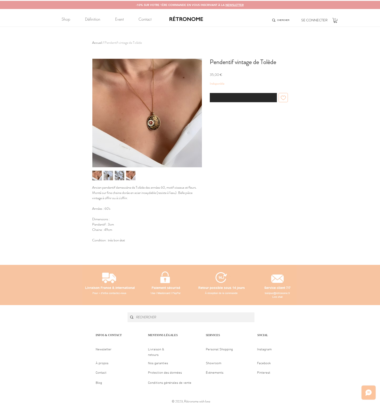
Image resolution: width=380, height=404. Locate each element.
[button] (335, 20)
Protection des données (165, 373)
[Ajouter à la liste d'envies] (283, 97)
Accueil (97, 42)
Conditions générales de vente (169, 383)
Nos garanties (158, 363)
